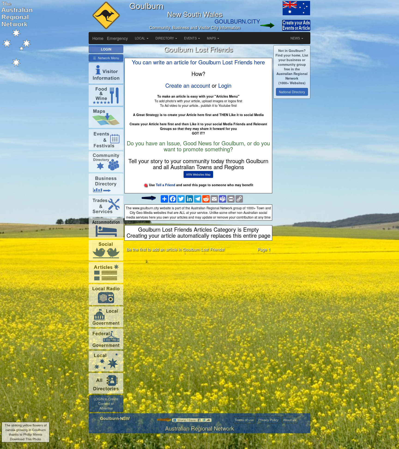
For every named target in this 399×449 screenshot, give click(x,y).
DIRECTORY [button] (165, 38)
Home (97, 38)
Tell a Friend (165, 185)
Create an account (187, 85)
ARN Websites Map (198, 174)
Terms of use (244, 420)
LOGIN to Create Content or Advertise (106, 403)
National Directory (292, 92)
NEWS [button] (295, 38)
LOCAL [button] (140, 38)
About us (289, 420)
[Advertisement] (198, 291)
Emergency (117, 38)
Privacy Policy (268, 420)
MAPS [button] (212, 38)
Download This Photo (25, 439)
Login (224, 85)
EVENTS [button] (191, 38)
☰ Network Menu (106, 58)
